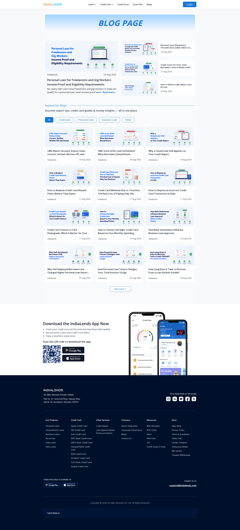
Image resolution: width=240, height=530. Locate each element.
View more (119, 289)
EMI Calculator (153, 426)
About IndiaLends (129, 426)
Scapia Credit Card (79, 466)
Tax (148, 442)
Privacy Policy (178, 430)
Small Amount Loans (55, 430)
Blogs (149, 4)
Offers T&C (177, 438)
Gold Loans (51, 442)
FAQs (149, 434)
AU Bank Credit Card (80, 458)
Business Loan (109, 119)
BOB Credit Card (78, 454)
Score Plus (138, 4)
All (49, 119)
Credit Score (123, 4)
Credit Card (64, 119)
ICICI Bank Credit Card (81, 462)
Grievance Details (180, 447)
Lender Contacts (179, 442)
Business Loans (53, 434)
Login (189, 4)
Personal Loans (52, 426)
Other (128, 119)
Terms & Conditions (180, 434)
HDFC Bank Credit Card (81, 442)
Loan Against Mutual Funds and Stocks (105, 431)
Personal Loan (86, 119)
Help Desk (176, 426)
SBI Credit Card (78, 430)
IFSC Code (151, 430)
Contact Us (126, 438)
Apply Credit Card (79, 426)
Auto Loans (51, 447)
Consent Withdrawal (181, 455)
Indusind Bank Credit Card (80, 448)
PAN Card (151, 438)
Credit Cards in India (156, 447)
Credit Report (102, 426)
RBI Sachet (177, 451)
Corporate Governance (131, 430)
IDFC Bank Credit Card (81, 438)
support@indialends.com (182, 485)
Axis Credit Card (78, 434)
